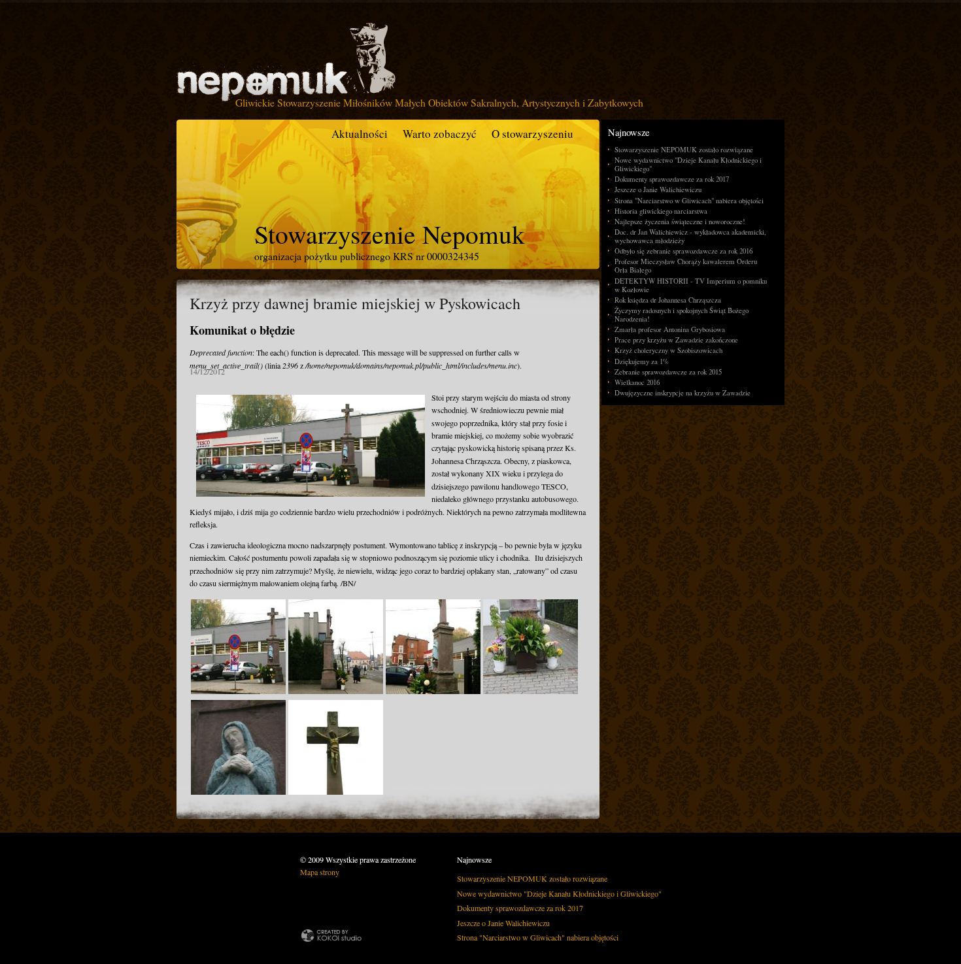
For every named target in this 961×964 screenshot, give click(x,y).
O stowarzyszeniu (532, 133)
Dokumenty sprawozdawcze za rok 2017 (672, 179)
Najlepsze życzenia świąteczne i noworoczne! (680, 221)
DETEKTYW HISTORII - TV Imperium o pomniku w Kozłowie (691, 284)
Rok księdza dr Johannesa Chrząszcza (668, 299)
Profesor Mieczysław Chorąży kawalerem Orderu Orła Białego (686, 265)
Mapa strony (319, 872)
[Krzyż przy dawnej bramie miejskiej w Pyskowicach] (238, 691)
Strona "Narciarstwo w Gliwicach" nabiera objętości (689, 200)
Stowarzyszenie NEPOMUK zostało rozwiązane (684, 149)
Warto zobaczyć (440, 133)
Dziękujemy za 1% (642, 361)
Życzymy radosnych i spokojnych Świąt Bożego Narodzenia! (682, 314)
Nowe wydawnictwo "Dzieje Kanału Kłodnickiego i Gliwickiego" (688, 164)
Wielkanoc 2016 (637, 382)
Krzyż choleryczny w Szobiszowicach (668, 350)
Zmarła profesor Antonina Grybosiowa (670, 329)
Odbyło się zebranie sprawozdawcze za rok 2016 (683, 250)
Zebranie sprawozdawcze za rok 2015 (668, 371)
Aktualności (359, 133)
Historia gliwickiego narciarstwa (661, 211)
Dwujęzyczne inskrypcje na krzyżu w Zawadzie (682, 392)
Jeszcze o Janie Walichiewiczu (658, 189)
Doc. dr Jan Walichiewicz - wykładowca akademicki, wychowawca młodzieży (690, 235)
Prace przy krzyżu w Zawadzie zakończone (676, 339)
